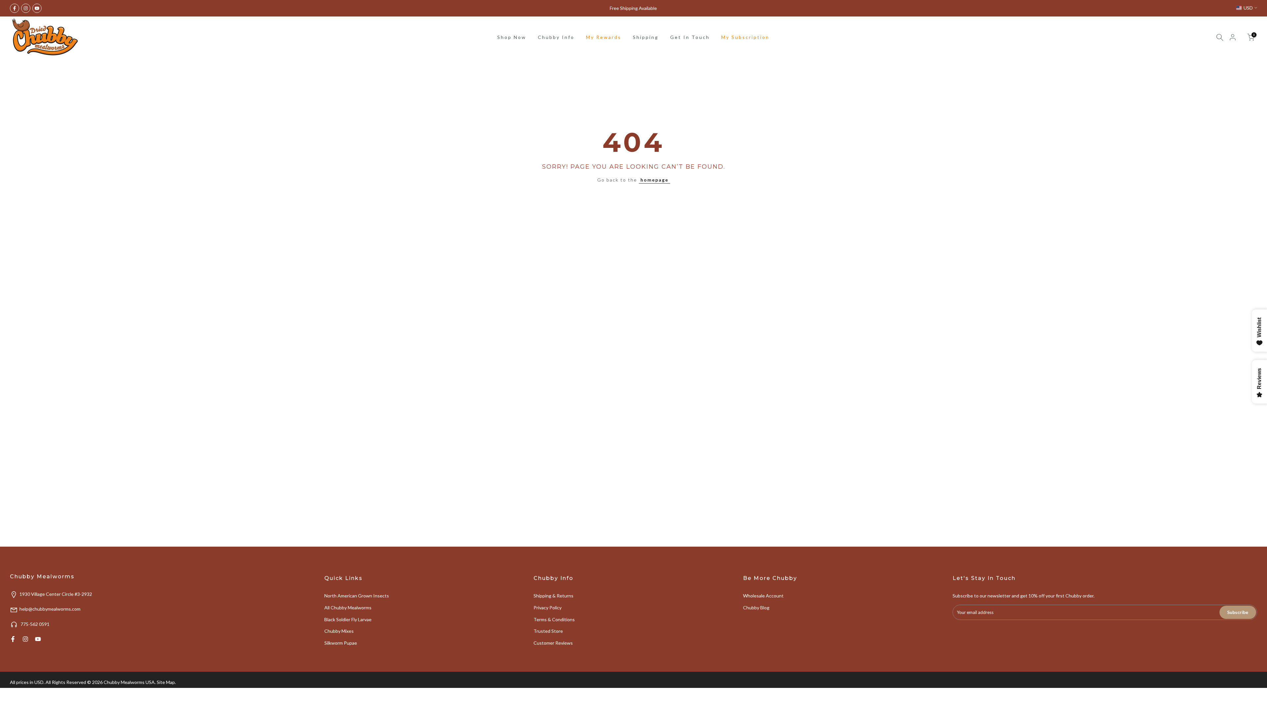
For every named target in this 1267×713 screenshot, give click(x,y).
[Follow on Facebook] (14, 8)
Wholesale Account (763, 595)
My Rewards (603, 37)
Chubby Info (556, 37)
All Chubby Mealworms (348, 607)
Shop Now (511, 37)
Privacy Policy (548, 607)
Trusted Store (548, 631)
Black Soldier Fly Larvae (348, 619)
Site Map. (166, 682)
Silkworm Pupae (340, 643)
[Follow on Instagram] (25, 8)
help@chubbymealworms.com (50, 609)
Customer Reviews (553, 643)
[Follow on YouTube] (37, 8)
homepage (654, 180)
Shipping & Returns (553, 595)
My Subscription (745, 37)
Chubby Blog (756, 607)
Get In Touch (690, 37)
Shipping (646, 37)
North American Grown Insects (356, 595)
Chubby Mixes (339, 631)
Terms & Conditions (554, 619)
